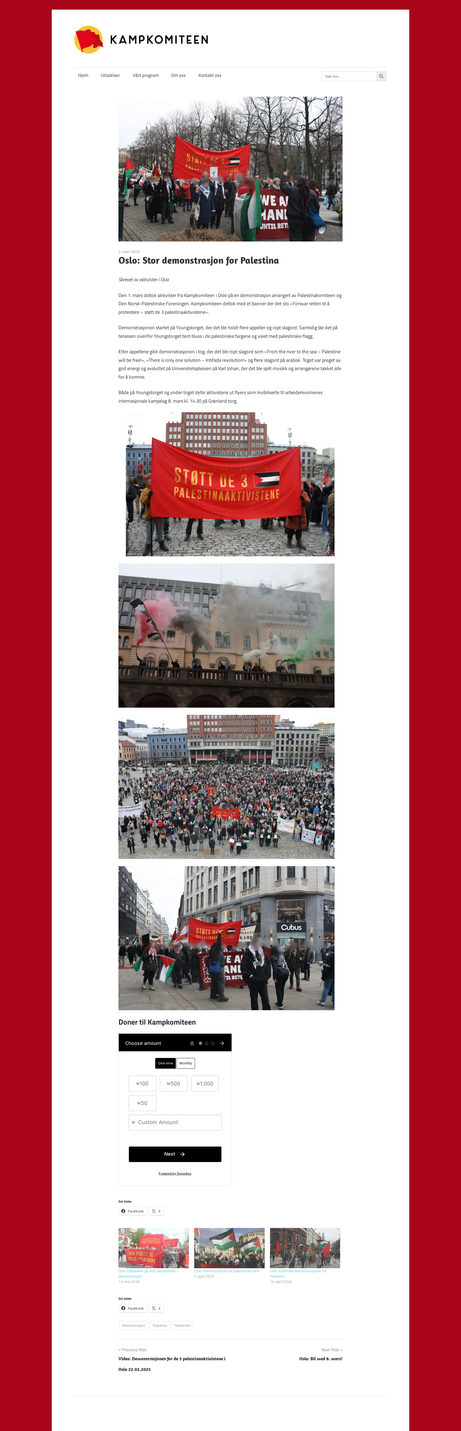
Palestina (160, 1325)
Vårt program (146, 75)
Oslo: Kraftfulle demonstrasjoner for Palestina (298, 1273)
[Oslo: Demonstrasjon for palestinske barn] (229, 1248)
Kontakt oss (209, 75)
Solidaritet (182, 1325)
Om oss (178, 75)
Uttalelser (110, 75)
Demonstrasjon (133, 1325)
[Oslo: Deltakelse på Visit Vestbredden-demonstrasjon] (153, 1248)
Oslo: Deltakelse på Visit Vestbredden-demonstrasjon (148, 1273)
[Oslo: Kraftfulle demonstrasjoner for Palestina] (305, 1248)
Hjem (83, 75)
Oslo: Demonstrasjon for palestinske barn (227, 1271)
